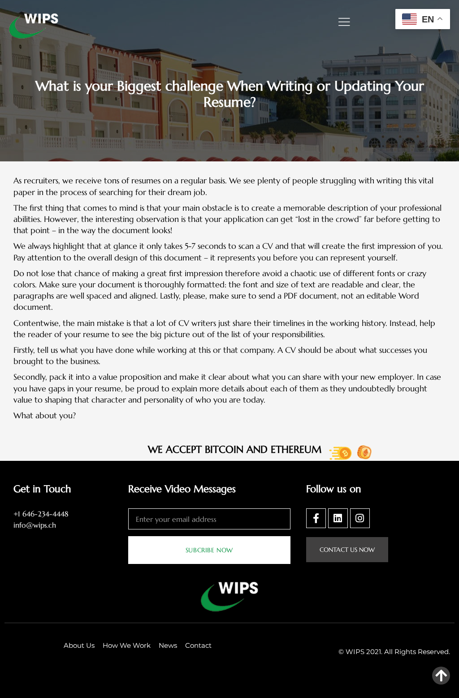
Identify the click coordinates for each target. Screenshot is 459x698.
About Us (79, 645)
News (168, 645)
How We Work (127, 645)
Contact (198, 645)
